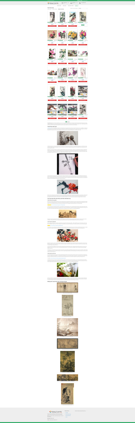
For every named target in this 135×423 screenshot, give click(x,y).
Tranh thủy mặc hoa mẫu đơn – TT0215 (62, 60)
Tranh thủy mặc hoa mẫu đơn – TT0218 (72, 42)
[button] (85, 0)
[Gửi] (81, 0)
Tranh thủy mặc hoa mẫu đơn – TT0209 (82, 60)
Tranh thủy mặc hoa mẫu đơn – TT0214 (72, 60)
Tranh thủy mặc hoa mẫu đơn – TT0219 (62, 42)
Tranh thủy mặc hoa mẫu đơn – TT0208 (52, 79)
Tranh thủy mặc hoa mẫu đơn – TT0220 (52, 42)
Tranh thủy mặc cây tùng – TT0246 (62, 23)
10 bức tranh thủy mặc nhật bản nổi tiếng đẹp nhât (56, 225)
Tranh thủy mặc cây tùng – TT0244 (52, 23)
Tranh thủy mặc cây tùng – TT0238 (73, 23)
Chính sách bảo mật (67, 415)
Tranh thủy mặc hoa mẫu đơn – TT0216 (52, 60)
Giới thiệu (66, 412)
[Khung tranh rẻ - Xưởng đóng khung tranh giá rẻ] (52, 3)
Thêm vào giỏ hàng (52, 44)
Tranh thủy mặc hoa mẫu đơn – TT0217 (82, 42)
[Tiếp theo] (68, 121)
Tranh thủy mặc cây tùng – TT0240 (83, 23)
